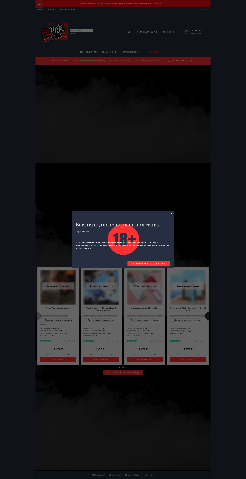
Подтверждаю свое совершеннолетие (148, 264)
